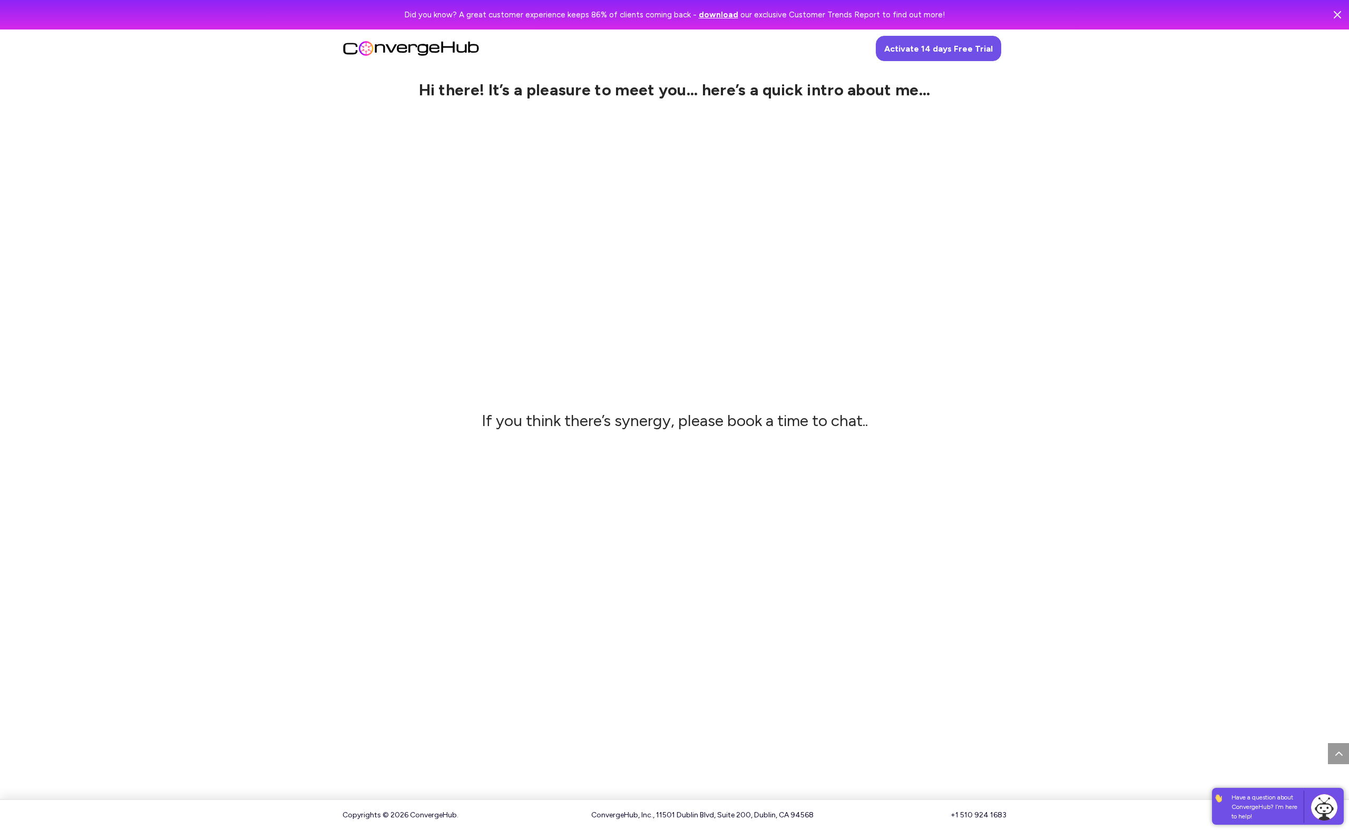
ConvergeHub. (434, 815)
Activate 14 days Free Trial (938, 49)
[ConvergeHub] (411, 46)
